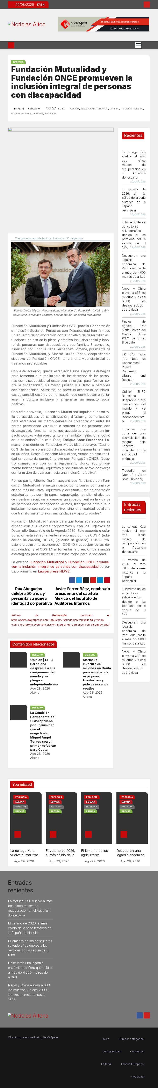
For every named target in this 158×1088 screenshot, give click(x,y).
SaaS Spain (50, 1037)
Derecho (18, 62)
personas (38, 113)
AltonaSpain (33, 1037)
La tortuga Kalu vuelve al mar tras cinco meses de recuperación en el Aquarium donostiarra (134, 164)
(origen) (19, 108)
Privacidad (137, 1076)
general (114, 108)
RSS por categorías (131, 1038)
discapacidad (87, 108)
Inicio (105, 1038)
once (28, 113)
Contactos (137, 1051)
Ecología (21, 797)
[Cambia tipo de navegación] (138, 45)
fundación (102, 108)
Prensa (19, 811)
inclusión (126, 108)
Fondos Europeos (132, 1064)
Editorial (106, 1064)
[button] (145, 45)
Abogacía (74, 108)
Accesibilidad (112, 1051)
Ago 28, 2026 (40, 688)
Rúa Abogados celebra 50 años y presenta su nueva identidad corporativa (31, 596)
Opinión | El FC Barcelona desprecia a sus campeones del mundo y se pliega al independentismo (44, 672)
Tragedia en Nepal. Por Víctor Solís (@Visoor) (134, 475)
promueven (51, 113)
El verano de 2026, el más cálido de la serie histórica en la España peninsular (61, 857)
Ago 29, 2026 (24, 861)
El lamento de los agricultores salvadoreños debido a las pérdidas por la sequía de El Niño (134, 235)
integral (138, 108)
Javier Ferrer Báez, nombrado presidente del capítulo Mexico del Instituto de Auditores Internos (82, 596)
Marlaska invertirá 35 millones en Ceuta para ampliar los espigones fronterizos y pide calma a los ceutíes (97, 674)
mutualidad (17, 113)
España (19, 802)
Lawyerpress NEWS (54, 571)
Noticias (20, 806)
